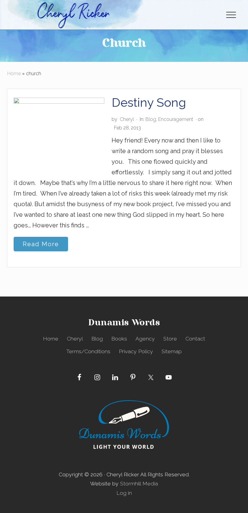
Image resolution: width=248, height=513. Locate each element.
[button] (231, 14)
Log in (124, 493)
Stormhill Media (139, 483)
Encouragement (175, 119)
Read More (40, 245)
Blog (150, 119)
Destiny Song (149, 102)
